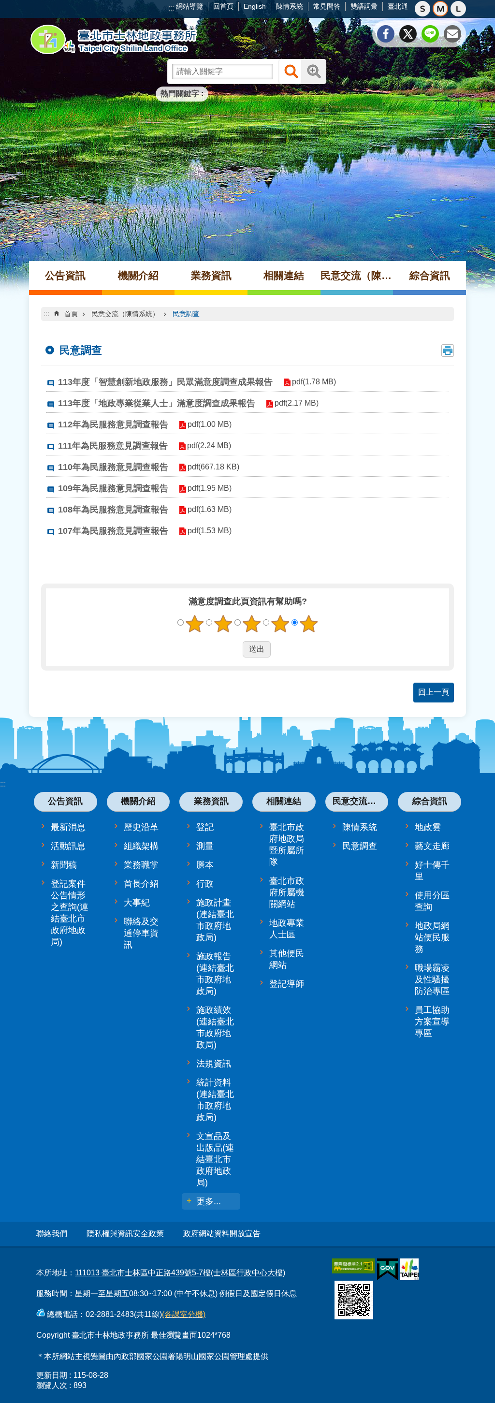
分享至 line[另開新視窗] (430, 34)
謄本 (205, 865)
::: (171, 8)
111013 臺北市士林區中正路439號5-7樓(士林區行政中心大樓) (180, 1273)
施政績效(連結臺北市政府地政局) (215, 1027)
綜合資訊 (429, 275)
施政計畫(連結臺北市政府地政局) (215, 920)
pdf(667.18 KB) (213, 467)
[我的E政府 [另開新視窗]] (387, 1269)
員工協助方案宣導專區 (432, 1021)
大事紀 (137, 902)
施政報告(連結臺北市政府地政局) (215, 973)
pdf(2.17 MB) (297, 403)
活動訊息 (68, 846)
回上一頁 (433, 692)
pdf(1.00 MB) (210, 424)
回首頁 (223, 6)
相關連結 (283, 275)
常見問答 (326, 6)
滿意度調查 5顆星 (309, 623)
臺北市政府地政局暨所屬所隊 (286, 844)
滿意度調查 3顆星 (252, 623)
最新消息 (68, 827)
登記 (205, 827)
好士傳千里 (432, 870)
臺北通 (398, 6)
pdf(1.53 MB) (210, 530)
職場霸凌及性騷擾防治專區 (432, 979)
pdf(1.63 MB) (210, 509)
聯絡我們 (51, 1233)
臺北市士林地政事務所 (113, 39)
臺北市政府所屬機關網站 (286, 892)
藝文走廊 (432, 846)
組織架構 (141, 846)
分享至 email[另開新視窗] (452, 34)
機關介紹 (138, 275)
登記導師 (286, 984)
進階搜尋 (313, 71)
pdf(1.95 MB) (210, 488)
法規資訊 (213, 1063)
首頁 (71, 314)
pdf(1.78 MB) (314, 382)
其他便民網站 (286, 959)
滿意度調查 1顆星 (195, 623)
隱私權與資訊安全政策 (125, 1233)
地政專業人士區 (286, 928)
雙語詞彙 (364, 6)
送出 (233, 649)
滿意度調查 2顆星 (223, 623)
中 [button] (440, 8)
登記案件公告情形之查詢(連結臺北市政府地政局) (69, 913)
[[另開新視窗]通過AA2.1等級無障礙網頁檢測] (353, 1265)
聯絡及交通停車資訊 (141, 933)
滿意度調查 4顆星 (280, 623)
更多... (208, 1201)
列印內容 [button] (447, 350)
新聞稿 (64, 865)
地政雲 (428, 827)
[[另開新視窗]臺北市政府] (409, 1269)
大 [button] (458, 8)
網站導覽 (189, 6)
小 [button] (422, 8)
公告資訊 (65, 275)
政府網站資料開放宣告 (222, 1233)
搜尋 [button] (291, 71)
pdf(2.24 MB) (209, 445)
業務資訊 (211, 275)
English (255, 6)
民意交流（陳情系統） (356, 275)
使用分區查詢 (432, 901)
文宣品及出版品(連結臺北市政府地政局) (215, 1159)
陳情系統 (289, 6)
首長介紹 (141, 884)
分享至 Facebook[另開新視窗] (385, 34)
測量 (205, 846)
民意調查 (186, 314)
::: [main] (46, 313)
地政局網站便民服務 (432, 937)
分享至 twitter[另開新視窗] (408, 34)
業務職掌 (141, 865)
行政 (205, 884)
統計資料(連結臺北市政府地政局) (215, 1100)
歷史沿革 (141, 827)
